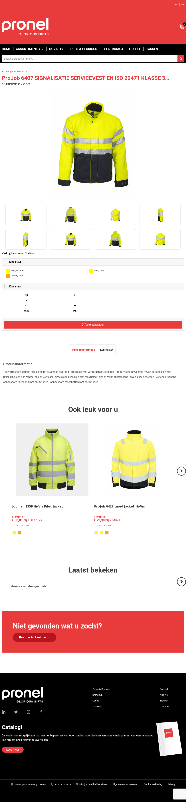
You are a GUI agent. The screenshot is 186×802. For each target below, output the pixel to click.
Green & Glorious (82, 49)
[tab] (83, 349)
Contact (164, 689)
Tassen (152, 49)
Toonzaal (97, 706)
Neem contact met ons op (34, 637)
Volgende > (181, 475)
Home (6, 49)
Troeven (164, 700)
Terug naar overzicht (16, 71)
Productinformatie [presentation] (83, 349)
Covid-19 (56, 49)
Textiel (135, 49)
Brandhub (97, 695)
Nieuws (164, 695)
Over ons (164, 706)
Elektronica (112, 49)
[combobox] (93, 58)
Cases (95, 700)
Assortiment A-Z (30, 49)
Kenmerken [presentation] (107, 349)
